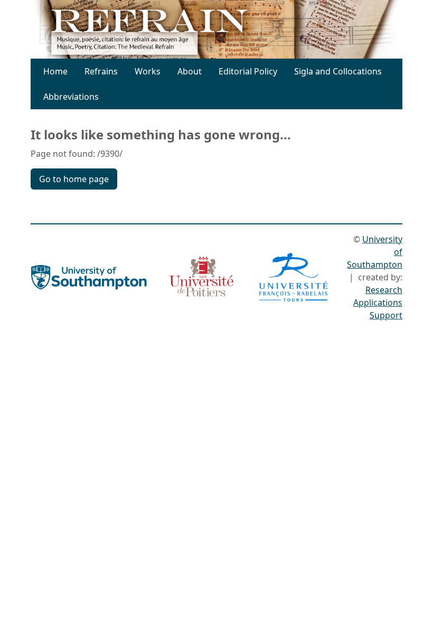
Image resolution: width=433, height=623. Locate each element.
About (189, 71)
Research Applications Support (377, 302)
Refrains (101, 71)
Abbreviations (71, 96)
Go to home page (74, 179)
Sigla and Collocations (338, 71)
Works (148, 71)
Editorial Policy (248, 71)
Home (55, 71)
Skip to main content (219, 15)
